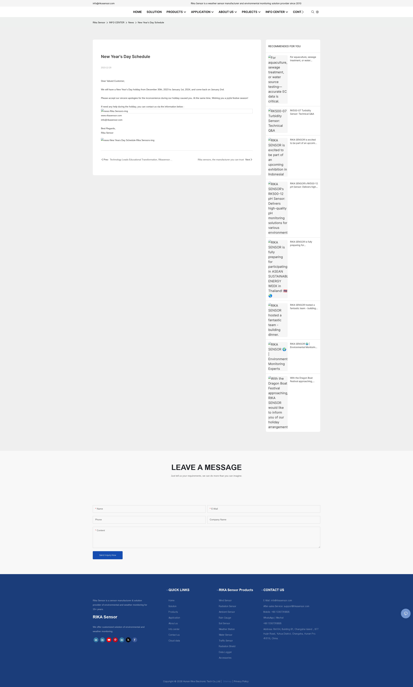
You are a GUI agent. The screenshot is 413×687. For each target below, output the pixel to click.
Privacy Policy (241, 681)
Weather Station (227, 629)
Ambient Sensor (227, 612)
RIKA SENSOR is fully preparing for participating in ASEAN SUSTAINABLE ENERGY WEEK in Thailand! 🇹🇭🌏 (302, 243)
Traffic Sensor (226, 640)
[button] (303, 11)
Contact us (174, 635)
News (131, 22)
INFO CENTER (116, 22)
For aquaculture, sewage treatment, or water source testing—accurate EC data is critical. (303, 59)
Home (172, 600)
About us (173, 623)
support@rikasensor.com (296, 606)
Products (173, 612)
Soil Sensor (224, 623)
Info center (174, 629)
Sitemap (227, 681)
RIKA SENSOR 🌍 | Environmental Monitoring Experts (303, 345)
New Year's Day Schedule (151, 22)
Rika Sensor (99, 22)
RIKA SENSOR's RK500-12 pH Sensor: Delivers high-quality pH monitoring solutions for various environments (304, 185)
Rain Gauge (225, 617)
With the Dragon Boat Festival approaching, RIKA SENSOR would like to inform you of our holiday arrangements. (303, 379)
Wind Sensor (225, 600)
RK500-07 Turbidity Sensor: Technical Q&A (302, 112)
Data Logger (225, 652)
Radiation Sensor (227, 606)
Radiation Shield (227, 646)
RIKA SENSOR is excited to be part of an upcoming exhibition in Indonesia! (304, 141)
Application (174, 617)
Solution (173, 606)
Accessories (225, 657)
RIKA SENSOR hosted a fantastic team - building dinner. (303, 306)
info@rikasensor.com (104, 3)
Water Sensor (225, 635)
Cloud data (174, 640)
